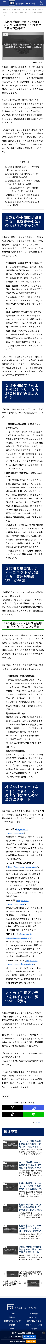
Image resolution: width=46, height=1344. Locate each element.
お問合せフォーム (29, 1337)
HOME (12, 1314)
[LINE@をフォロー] (33, 1114)
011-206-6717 (16, 1337)
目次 (19, 162)
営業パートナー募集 (34, 1325)
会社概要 (12, 1325)
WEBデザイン (34, 1317)
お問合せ (34, 1329)
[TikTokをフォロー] (12, 1114)
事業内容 (12, 1317)
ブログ (7, 1097)
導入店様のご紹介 (34, 1321)
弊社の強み (34, 1314)
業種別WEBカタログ (12, 1321)
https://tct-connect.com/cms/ (22, 867)
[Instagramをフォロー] (33, 1107)
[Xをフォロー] (12, 1107)
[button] (41, 713)
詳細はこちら (31, 1341)
